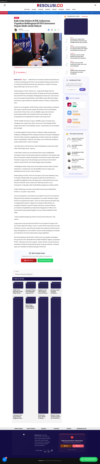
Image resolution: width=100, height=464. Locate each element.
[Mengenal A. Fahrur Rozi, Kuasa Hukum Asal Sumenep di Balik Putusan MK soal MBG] (76, 26)
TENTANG (56, 428)
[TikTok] (51, 450)
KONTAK (69, 428)
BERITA (16, 17)
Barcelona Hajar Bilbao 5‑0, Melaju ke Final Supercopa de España (30, 308)
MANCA (68, 9)
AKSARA (34, 9)
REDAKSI (43, 428)
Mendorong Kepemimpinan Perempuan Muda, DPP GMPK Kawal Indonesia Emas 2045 (79, 48)
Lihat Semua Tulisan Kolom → (76, 173)
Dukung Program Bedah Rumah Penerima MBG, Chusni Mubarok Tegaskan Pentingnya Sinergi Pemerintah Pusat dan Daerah (79, 56)
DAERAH (54, 9)
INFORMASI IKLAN (81, 428)
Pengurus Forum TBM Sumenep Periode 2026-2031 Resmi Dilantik (78, 64)
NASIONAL (61, 9)
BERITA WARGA (31, 428)
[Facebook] (48, 30)
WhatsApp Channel (46, 260)
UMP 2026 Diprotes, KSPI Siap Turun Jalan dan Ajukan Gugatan (18, 293)
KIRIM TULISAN (18, 428)
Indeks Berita (29, 260)
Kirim (82, 89)
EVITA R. (21, 29)
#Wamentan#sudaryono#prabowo (23, 274)
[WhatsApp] (55, 30)
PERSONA (47, 9)
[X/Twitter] (52, 30)
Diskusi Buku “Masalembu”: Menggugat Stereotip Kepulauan (78, 72)
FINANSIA (40, 9)
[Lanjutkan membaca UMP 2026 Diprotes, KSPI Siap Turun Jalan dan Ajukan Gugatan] (18, 285)
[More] (58, 30)
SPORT (74, 9)
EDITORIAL (27, 9)
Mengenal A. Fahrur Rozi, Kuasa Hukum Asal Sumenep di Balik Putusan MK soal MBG (78, 40)
